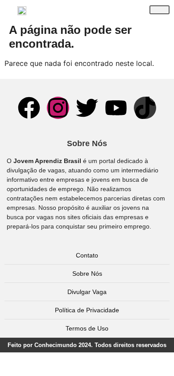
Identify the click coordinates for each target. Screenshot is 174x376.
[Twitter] (87, 108)
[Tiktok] (145, 108)
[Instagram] (58, 108)
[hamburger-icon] (159, 9)
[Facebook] (29, 108)
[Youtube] (116, 108)
